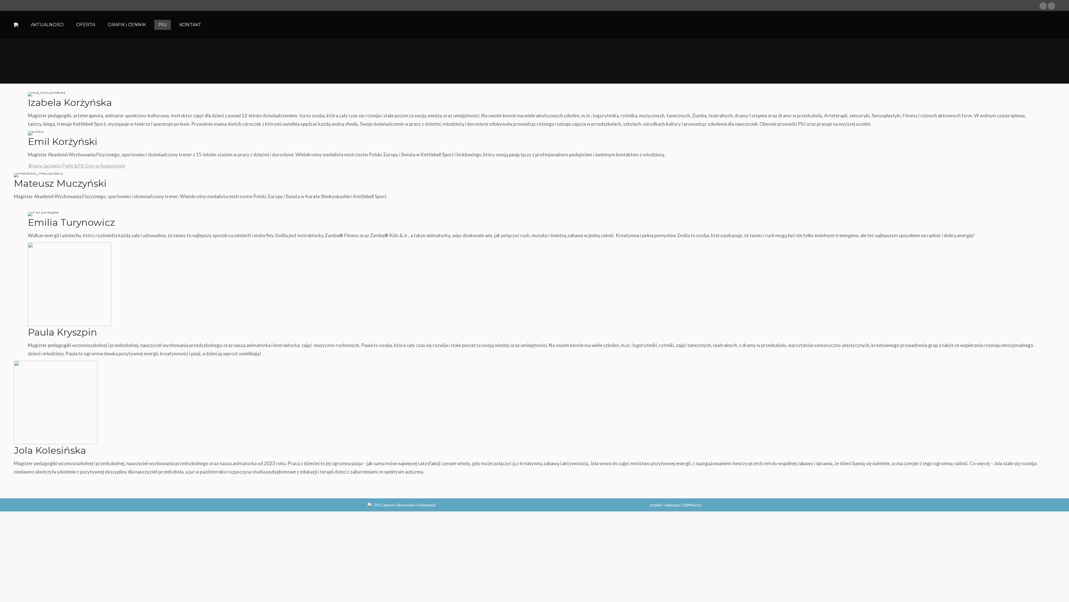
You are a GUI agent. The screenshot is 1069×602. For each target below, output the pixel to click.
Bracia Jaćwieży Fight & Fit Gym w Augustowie (77, 166)
